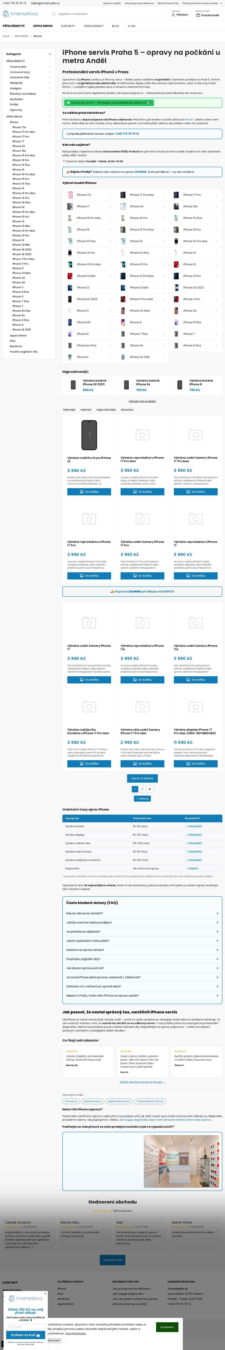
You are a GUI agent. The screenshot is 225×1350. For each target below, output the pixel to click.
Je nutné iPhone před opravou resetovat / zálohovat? (103, 977)
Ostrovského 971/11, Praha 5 (185, 1294)
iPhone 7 (17, 306)
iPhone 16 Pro (20, 160)
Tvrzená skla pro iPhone (150, 1101)
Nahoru (144, 798)
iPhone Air (18, 146)
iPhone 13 (18, 221)
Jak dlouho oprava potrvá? (85, 968)
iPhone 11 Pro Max (23, 259)
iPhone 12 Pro (20, 235)
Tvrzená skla (18, 66)
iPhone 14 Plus (21, 202)
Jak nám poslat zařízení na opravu (135, 1299)
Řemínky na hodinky (23, 94)
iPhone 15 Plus (21, 183)
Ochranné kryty (20, 72)
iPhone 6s (18, 315)
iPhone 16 (18, 169)
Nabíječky (16, 83)
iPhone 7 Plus (20, 301)
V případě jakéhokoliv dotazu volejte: (102, 134)
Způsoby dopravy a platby (129, 1304)
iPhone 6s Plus (21, 311)
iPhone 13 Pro (20, 216)
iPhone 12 (18, 240)
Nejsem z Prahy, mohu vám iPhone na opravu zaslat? (102, 996)
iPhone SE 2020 (21, 254)
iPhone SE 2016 (21, 329)
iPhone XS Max (21, 273)
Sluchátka (16, 99)
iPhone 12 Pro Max (23, 230)
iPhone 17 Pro (20, 136)
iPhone (14, 122)
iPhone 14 (18, 207)
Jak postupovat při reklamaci (139, 3)
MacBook (16, 346)
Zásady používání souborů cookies (200, 3)
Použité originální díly (24, 351)
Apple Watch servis (119, 1101)
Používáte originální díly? (83, 959)
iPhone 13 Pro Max (23, 212)
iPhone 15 (18, 188)
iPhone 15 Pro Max (23, 174)
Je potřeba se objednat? (83, 932)
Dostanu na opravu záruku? (85, 950)
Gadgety (15, 88)
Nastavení (54, 1340)
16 (150, 789)
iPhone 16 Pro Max (23, 155)
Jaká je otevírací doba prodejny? (89, 922)
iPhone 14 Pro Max (23, 193)
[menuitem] (16, 26)
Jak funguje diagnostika (127, 1294)
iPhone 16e (19, 151)
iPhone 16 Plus (21, 165)
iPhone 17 (18, 141)
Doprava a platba (112, 3)
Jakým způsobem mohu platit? (87, 941)
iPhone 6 (17, 325)
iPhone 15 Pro (20, 179)
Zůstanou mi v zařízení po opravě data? (93, 986)
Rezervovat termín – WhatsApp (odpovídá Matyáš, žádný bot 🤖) (111, 102)
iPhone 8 (17, 296)
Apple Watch (18, 335)
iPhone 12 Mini (21, 245)
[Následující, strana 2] (142, 789)
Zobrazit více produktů (142, 401)
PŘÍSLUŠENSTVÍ (15, 61)
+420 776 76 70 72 (179, 1304)
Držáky (14, 104)
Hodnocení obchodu (112, 1202)
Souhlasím (167, 1327)
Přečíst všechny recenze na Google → (142, 1082)
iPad (12, 341)
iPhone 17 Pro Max (23, 132)
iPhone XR (18, 282)
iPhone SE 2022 (21, 249)
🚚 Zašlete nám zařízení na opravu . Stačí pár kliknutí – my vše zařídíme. (130, 172)
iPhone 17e (19, 127)
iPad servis (71, 1101)
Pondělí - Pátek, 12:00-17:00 (185, 1299)
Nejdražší (86, 409)
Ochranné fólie (19, 77)
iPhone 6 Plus (20, 320)
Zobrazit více (112, 1260)
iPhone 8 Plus (20, 292)
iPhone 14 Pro (20, 198)
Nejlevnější (69, 409)
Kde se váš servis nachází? (84, 913)
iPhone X (17, 287)
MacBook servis (93, 1101)
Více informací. (75, 1333)
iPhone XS (18, 278)
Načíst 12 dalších (142, 778)
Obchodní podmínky (168, 3)
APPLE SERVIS (14, 116)
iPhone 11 (18, 268)
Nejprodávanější (106, 409)
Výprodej (16, 110)
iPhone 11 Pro (20, 264)
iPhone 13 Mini (21, 226)
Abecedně (127, 409)
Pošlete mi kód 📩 (25, 1335)
